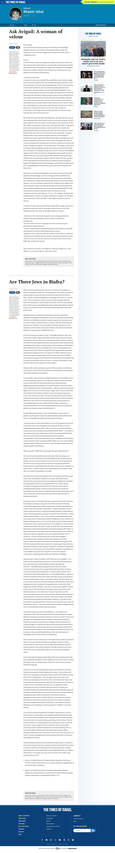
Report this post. (13, 73)
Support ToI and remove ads (106, 2)
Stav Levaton (90, 66)
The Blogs (26, 8)
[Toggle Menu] (2, 2)
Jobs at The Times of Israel (52, 826)
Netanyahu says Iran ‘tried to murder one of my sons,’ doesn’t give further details (93, 61)
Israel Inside (22, 821)
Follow (26, 16)
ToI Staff (97, 66)
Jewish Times (22, 818)
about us (48, 821)
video (19, 834)
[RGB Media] (58, 848)
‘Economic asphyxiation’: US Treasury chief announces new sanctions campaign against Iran (99, 101)
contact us (49, 829)
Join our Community (91, 2)
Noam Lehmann (97, 92)
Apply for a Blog (101, 25)
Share (13, 47)
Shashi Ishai (33, 12)
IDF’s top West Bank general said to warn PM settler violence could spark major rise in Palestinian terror (99, 75)
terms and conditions (51, 815)
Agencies (96, 106)
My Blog (26, 25)
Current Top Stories (93, 36)
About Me (34, 25)
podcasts (21, 831)
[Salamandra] (72, 848)
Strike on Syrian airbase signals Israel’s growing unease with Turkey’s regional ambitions (99, 114)
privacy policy (49, 818)
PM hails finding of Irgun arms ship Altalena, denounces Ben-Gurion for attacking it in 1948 (99, 87)
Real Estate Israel (23, 826)
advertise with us (50, 823)
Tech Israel (21, 823)
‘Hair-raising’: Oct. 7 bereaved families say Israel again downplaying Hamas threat (99, 126)
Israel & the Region (23, 815)
